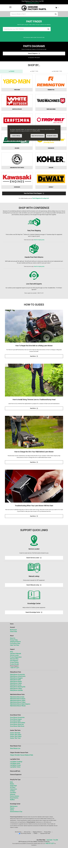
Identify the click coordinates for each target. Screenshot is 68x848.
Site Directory (18, 832)
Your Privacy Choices (26, 833)
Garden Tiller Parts (15, 730)
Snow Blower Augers (16, 719)
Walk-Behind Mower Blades (17, 698)
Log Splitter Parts (15, 759)
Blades (12, 784)
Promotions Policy (15, 643)
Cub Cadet (49, 840)
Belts (11, 782)
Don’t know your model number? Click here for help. (34, 37)
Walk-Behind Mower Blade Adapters (20, 704)
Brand (12, 71)
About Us (12, 638)
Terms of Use (27, 832)
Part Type (35, 71)
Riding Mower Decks (15, 685)
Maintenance (13, 806)
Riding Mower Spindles (16, 690)
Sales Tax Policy (14, 645)
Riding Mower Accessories (17, 674)
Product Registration (16, 657)
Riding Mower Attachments (17, 676)
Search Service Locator (32, 557)
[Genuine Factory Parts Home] (34, 8)
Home (11, 624)
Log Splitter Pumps (15, 765)
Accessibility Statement (32, 3)
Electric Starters (14, 796)
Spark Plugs (13, 785)
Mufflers (12, 799)
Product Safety (14, 662)
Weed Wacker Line (15, 748)
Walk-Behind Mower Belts (17, 697)
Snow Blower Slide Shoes (17, 726)
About (12, 635)
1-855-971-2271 (14, 667)
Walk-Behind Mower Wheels (18, 705)
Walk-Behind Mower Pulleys (18, 702)
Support (12, 649)
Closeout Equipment (15, 774)
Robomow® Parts (15, 771)
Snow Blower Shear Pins (17, 724)
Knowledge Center (15, 804)
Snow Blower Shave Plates (17, 722)
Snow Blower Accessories (17, 717)
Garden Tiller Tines (15, 738)
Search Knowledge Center (33, 612)
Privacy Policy (14, 640)
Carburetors (13, 789)
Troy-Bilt (55, 840)
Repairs (12, 808)
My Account (13, 629)
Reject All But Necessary (38, 135)
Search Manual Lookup (32, 585)
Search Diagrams (33, 53)
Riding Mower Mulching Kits (17, 686)
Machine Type (57, 71)
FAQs (11, 651)
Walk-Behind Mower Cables (17, 700)
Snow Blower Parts (15, 715)
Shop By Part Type (15, 779)
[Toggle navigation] (10, 7)
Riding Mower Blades (16, 681)
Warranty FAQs (14, 659)
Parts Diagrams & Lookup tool (40, 198)
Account (12, 627)
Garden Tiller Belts (15, 733)
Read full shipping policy (39, 239)
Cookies (35, 833)
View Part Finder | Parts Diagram (33, 193)
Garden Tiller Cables (15, 734)
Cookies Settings (16, 135)
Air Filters (12, 787)
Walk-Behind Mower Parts (17, 694)
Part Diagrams (14, 660)
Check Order (13, 631)
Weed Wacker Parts (15, 746)
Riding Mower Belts (15, 679)
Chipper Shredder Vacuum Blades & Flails (21, 755)
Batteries (12, 794)
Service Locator (14, 655)
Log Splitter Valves (15, 767)
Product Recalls (14, 664)
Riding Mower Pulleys (16, 688)
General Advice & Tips (16, 811)
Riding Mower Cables (16, 683)
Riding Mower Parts (15, 672)
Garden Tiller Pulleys (15, 736)
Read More (46, 356)
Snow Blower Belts (15, 721)
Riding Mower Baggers (16, 678)
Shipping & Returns (15, 641)
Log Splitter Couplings (16, 761)
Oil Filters (12, 791)
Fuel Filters (13, 792)
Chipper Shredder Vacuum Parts (19, 752)
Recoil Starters (14, 798)
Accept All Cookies (52, 135)
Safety (12, 810)
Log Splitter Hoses (15, 763)
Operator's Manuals (15, 653)
